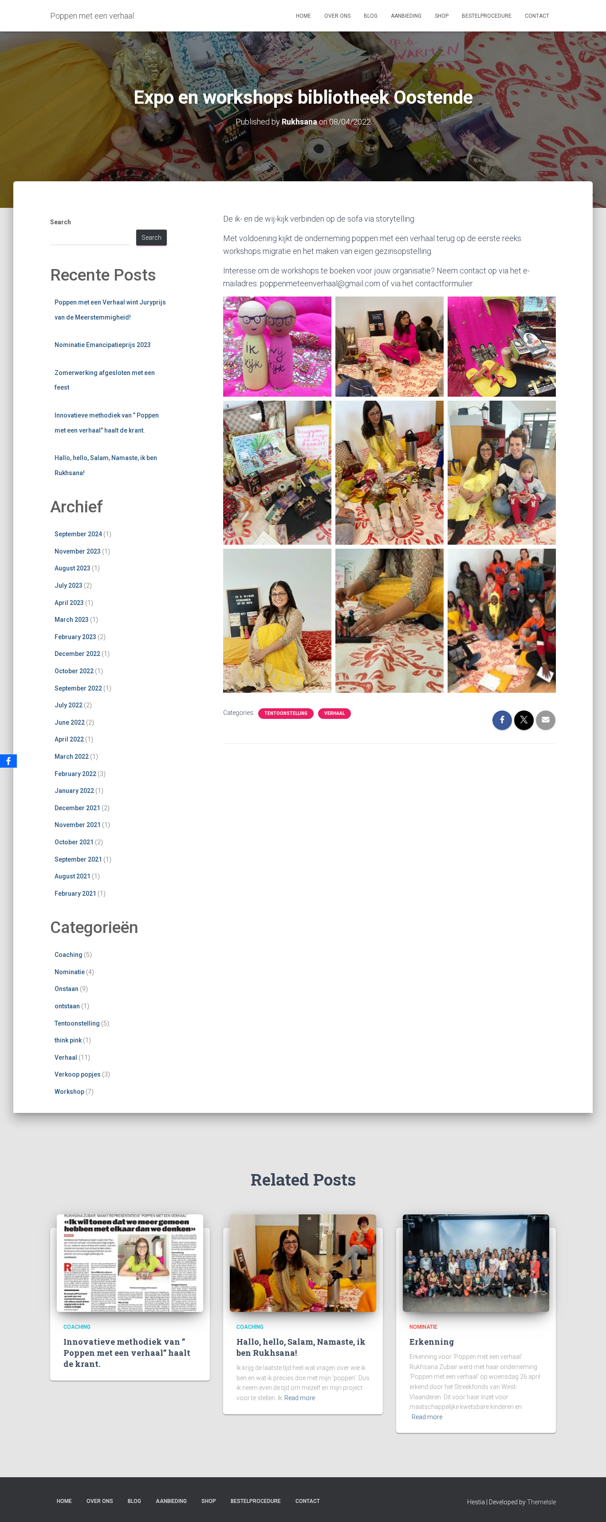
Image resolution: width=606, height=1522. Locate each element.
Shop (442, 16)
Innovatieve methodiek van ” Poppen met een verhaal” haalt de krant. (126, 1352)
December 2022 (77, 653)
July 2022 (69, 705)
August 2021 (73, 876)
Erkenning (431, 1341)
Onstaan (67, 988)
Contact (537, 16)
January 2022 (74, 790)
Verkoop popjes (78, 1074)
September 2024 (78, 534)
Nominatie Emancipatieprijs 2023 (103, 344)
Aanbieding (406, 16)
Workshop (69, 1091)
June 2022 (70, 722)
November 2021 (78, 824)
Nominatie (70, 972)
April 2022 (69, 739)
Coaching (69, 954)
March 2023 (72, 619)
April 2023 (69, 602)
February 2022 (75, 773)
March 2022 (72, 756)
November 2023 (78, 551)
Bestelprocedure (487, 16)
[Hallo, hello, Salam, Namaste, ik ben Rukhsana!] (303, 1262)
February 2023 (75, 636)
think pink (68, 1040)
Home (303, 16)
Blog (371, 16)
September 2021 (78, 859)
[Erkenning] (476, 1262)
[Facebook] (8, 761)
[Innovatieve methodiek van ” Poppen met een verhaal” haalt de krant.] (130, 1262)
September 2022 (78, 688)
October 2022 (74, 671)
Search (60, 222)
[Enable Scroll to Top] (588, 1504)
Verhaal (66, 1057)
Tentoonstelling (77, 1023)
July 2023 (69, 585)
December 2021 (77, 808)
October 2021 (74, 842)
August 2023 (73, 568)
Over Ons (337, 16)
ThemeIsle (541, 1502)
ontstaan (67, 1006)
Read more (299, 1397)
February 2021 (75, 893)
